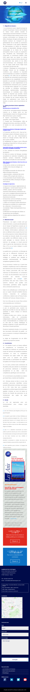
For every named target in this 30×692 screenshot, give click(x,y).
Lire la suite (13, 518)
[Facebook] (4, 680)
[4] (21, 278)
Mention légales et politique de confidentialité (10, 591)
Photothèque (6, 673)
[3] (11, 248)
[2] (26, 228)
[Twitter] (18, 680)
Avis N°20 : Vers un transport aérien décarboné (14, 488)
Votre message (5, 638)
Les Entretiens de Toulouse (9, 669)
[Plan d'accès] (12, 617)
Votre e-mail (5, 631)
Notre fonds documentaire (9, 671)
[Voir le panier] (20, 3)
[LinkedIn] (11, 680)
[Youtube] (25, 680)
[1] (9, 75)
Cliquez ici (15, 541)
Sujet (3, 625)
